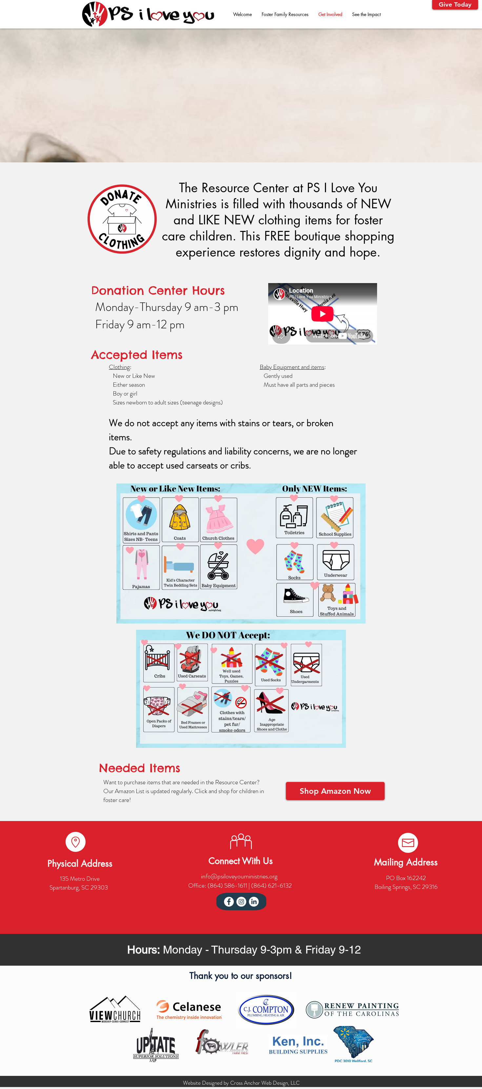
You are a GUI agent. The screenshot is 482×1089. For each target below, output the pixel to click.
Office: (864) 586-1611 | (219, 885)
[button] (455, 5)
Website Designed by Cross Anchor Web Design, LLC (241, 1083)
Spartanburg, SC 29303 (79, 887)
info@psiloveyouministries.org (239, 876)
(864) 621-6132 (271, 885)
